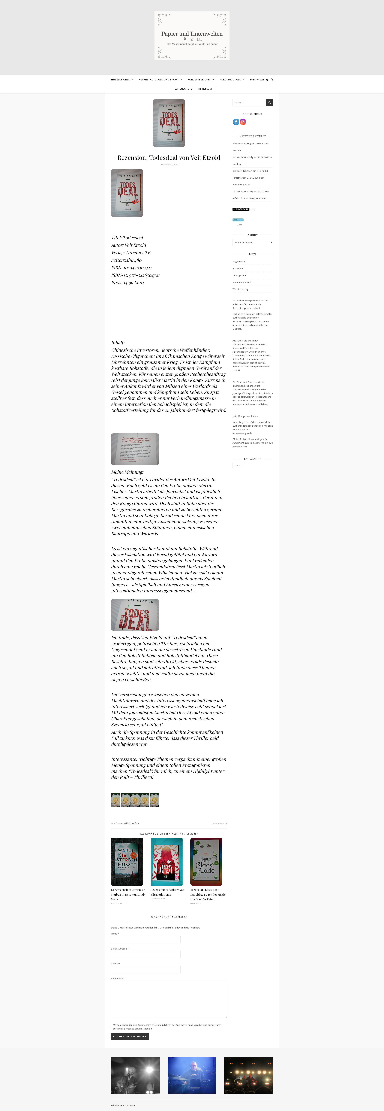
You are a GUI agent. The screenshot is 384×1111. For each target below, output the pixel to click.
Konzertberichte (199, 79)
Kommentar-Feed (241, 282)
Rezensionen (122, 79)
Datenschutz (184, 88)
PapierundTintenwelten (127, 823)
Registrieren (238, 261)
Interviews (257, 79)
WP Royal (131, 1105)
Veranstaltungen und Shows (159, 79)
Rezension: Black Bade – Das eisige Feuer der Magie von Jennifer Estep (208, 894)
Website (115, 963)
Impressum (205, 88)
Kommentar (117, 978)
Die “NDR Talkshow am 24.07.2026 (250, 170)
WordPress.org (240, 289)
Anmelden (237, 268)
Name (115, 933)
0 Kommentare (220, 823)
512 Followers (238, 220)
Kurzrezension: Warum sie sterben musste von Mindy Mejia (128, 894)
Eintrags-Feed (239, 275)
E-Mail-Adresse (120, 948)
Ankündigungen (230, 79)
